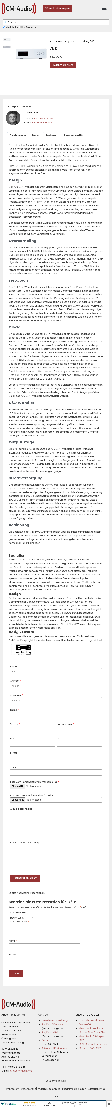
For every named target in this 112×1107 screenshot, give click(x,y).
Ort (59, 738)
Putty (45, 1040)
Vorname (16, 695)
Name (14, 709)
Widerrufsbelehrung (48, 1089)
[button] (104, 8)
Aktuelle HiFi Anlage (21, 809)
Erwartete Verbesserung (24, 842)
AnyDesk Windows (52, 1024)
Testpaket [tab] (52, 135)
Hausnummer (65, 724)
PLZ (12, 738)
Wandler (63, 41)
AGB (56, 1096)
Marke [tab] (35, 135)
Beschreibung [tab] (18, 135)
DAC (72, 41)
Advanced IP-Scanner (54, 1048)
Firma (13, 666)
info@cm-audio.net (43, 122)
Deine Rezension (19, 921)
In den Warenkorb (63, 65)
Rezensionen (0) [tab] (73, 135)
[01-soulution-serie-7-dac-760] (29, 54)
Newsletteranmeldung (55, 1020)
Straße (14, 724)
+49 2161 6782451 (43, 118)
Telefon (15, 767)
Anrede (14, 680)
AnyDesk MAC (50, 1032)
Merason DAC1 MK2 (90, 1048)
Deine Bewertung (19, 912)
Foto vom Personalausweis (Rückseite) (32, 795)
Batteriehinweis (96, 1089)
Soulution (82, 41)
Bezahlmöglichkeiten (74, 1089)
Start (52, 41)
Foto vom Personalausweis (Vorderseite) (34, 782)
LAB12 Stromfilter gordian (93, 1044)
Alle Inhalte (12, 27)
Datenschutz (28, 1089)
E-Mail (14, 753)
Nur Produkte (28, 27)
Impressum (12, 1089)
